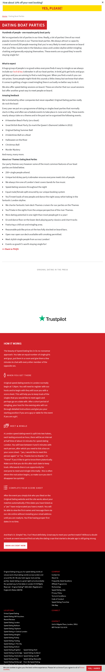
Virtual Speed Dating (11, 613)
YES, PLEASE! (52, 8)
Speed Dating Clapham (12, 628)
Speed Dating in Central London (15, 631)
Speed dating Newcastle (32, 659)
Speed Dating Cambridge (13, 653)
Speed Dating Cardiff (31, 656)
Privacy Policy (57, 593)
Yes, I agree (94, 668)
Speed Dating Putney (11, 637)
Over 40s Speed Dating (32, 662)
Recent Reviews (9, 619)
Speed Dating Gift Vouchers (14, 616)
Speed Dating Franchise (60, 602)
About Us (55, 578)
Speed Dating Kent (30, 650)
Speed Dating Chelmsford (13, 656)
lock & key (18, 71)
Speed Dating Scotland (32, 653)
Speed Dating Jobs (58, 590)
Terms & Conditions (59, 596)
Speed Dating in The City (13, 644)
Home (4, 16)
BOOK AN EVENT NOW (15, 545)
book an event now (15, 538)
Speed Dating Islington (12, 634)
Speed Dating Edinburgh (13, 662)
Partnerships (56, 587)
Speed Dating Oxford (11, 647)
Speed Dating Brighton (12, 650)
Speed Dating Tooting (12, 641)
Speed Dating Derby (11, 659)
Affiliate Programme (59, 584)
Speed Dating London (12, 622)
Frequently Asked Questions (62, 581)
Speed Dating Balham (12, 625)
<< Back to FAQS (10, 249)
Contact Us (56, 575)
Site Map (55, 605)
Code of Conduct (58, 599)
